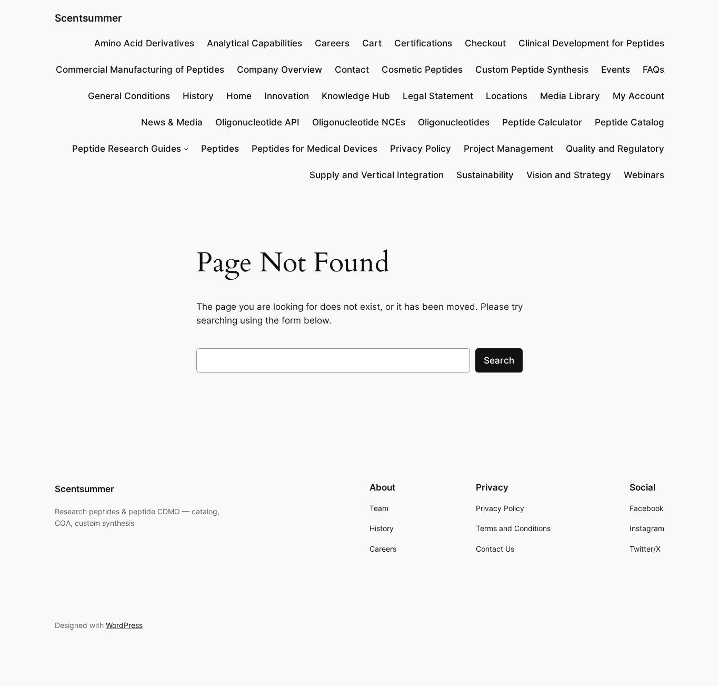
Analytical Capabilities (254, 43)
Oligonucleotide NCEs (358, 122)
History (198, 96)
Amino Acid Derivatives (144, 43)
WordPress (124, 625)
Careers (332, 43)
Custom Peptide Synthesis (531, 69)
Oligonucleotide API (257, 122)
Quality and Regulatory (615, 148)
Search (499, 360)
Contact (352, 69)
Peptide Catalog (629, 122)
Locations (506, 96)
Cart (372, 43)
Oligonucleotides (454, 122)
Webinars (644, 175)
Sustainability (485, 175)
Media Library (570, 96)
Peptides (220, 148)
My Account (638, 96)
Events (615, 69)
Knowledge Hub (356, 96)
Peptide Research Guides (126, 148)
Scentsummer (88, 18)
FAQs (653, 69)
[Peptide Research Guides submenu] (185, 148)
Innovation (286, 96)
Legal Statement (438, 96)
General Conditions (129, 96)
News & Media (172, 122)
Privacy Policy (420, 148)
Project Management (508, 148)
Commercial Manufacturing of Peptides (140, 69)
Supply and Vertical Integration (376, 175)
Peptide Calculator (542, 122)
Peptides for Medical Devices (314, 148)
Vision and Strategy (568, 175)
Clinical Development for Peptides (591, 43)
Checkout (485, 43)
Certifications (423, 43)
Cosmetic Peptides (422, 69)
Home (239, 96)
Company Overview (279, 69)
